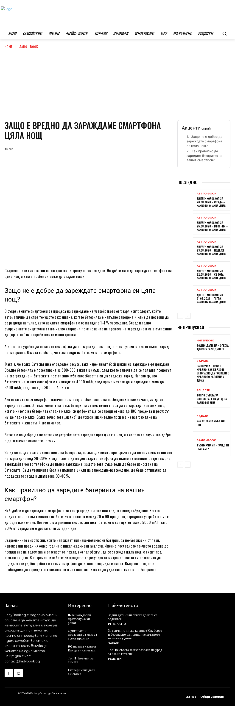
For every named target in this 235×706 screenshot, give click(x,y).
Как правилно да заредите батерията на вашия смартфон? (204, 155)
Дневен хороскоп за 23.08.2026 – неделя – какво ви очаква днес (211, 250)
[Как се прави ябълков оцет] (185, 421)
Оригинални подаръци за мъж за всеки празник (82, 634)
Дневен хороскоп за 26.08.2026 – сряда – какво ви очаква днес (211, 202)
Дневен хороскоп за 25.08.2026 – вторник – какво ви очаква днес (212, 226)
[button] (224, 33)
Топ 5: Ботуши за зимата (80, 660)
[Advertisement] (117, 83)
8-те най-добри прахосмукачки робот (79, 618)
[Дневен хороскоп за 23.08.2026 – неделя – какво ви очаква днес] (185, 248)
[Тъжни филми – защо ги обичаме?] (185, 445)
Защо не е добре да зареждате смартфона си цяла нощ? (204, 141)
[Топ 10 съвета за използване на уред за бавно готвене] (185, 397)
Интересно (205, 340)
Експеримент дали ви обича (81, 671)
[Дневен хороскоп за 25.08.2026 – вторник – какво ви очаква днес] (185, 224)
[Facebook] (9, 673)
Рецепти (203, 390)
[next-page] (187, 316)
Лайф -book (28, 46)
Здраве (203, 361)
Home (9, 46)
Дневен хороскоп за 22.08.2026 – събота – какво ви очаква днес (211, 274)
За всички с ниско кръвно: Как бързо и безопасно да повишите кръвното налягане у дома (213, 373)
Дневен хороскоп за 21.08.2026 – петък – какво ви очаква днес (211, 298)
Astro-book (206, 193)
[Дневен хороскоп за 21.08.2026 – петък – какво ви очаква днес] (185, 296)
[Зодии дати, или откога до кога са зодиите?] (185, 345)
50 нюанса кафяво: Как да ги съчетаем (82, 648)
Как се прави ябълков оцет (211, 423)
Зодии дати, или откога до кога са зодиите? (213, 347)
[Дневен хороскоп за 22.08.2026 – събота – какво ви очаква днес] (185, 272)
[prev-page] (180, 316)
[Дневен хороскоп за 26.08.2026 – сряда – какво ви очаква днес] (185, 200)
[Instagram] (18, 673)
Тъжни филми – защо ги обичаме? (213, 447)
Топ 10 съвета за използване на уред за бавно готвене (212, 398)
